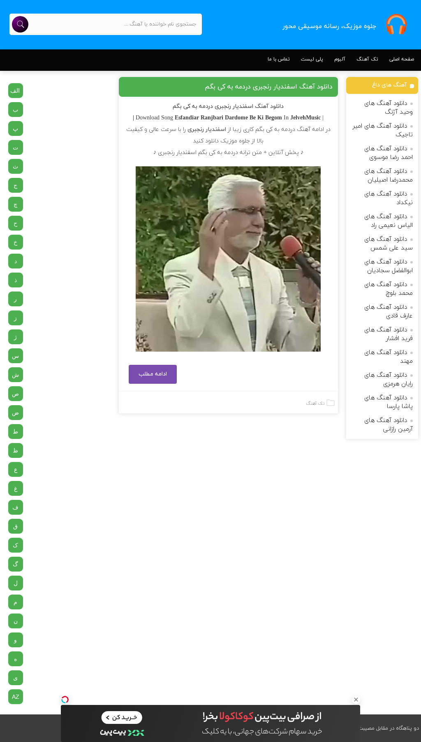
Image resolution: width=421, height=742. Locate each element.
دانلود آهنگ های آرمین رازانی (388, 425)
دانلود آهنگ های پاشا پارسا (388, 402)
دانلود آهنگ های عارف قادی (388, 311)
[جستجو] (20, 24)
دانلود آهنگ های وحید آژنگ (388, 108)
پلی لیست (312, 59)
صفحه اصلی (401, 59)
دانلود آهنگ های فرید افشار (388, 334)
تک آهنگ (367, 59)
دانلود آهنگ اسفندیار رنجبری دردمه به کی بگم (269, 86)
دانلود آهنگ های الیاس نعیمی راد (388, 221)
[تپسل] (65, 699)
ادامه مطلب (153, 374)
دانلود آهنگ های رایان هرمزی (388, 379)
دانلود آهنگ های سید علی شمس (388, 243)
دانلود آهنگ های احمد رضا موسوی (388, 153)
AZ (15, 696)
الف (15, 90)
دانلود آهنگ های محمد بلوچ (388, 289)
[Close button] (356, 699)
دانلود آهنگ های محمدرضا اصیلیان (388, 175)
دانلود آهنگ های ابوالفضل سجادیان (388, 266)
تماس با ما (279, 59)
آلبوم (339, 59)
